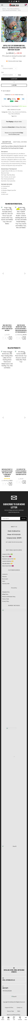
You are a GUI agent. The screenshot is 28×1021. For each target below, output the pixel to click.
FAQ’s (18, 1011)
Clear (19, 75)
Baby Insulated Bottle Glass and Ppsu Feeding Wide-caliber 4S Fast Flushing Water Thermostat (7, 473)
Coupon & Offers (9, 1007)
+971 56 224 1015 (16, 534)
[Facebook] (9, 1)
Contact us (19, 1007)
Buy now (14, 85)
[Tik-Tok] (14, 1)
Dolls (19, 10)
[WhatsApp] (11, 1)
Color (2, 72)
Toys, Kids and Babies (13, 8)
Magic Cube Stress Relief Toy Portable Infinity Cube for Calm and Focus (7, 328)
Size (2, 66)
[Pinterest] (18, 1)
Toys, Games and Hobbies (9, 10)
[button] (3, 273)
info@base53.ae (16, 531)
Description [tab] (6, 142)
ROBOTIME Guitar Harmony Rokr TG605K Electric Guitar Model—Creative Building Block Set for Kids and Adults (21, 329)
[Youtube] (16, 1)
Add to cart (14, 79)
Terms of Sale (10, 1011)
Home (4, 8)
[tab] (6, 142)
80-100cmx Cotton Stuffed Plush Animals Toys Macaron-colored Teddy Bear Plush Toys (20, 472)
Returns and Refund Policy (13, 1014)
